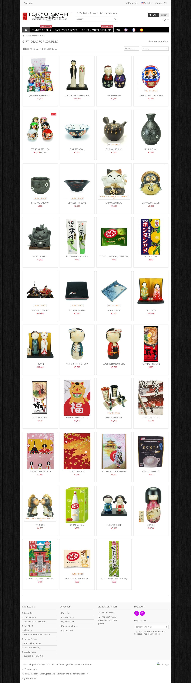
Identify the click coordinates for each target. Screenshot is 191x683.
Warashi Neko (40, 256)
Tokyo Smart (39, 673)
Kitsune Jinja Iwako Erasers (40, 578)
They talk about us (32, 643)
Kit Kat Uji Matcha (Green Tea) (114, 256)
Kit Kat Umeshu (77, 525)
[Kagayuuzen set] (114, 398)
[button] (41, 29)
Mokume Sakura (77, 310)
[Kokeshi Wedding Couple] (77, 75)
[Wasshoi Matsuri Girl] (114, 344)
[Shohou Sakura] (114, 129)
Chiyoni (151, 525)
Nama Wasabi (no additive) (114, 578)
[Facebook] (136, 613)
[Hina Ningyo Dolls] (40, 290)
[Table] (31, 49)
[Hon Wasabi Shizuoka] (77, 237)
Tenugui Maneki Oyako (77, 417)
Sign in (165, 19)
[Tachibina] (151, 290)
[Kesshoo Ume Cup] (40, 183)
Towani (40, 364)
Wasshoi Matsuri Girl (114, 364)
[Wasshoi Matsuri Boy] (77, 344)
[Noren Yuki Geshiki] (151, 398)
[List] (27, 49)
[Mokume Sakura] (77, 290)
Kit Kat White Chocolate (77, 578)
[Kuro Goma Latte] (151, 451)
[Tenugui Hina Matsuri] (40, 451)
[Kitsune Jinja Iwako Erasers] (40, 559)
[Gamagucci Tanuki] (151, 183)
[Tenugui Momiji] (77, 451)
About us (28, 630)
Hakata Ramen (40, 417)
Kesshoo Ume (151, 149)
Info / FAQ (28, 626)
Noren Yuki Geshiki (151, 417)
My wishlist (133, 3)
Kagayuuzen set (114, 417)
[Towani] (40, 344)
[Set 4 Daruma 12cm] (40, 129)
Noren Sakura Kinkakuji (114, 471)
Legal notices (30, 652)
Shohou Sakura (114, 149)
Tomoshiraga (114, 95)
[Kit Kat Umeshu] (77, 505)
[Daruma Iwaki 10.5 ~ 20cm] (151, 75)
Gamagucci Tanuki (151, 202)
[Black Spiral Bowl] (77, 183)
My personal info (69, 626)
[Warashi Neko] (40, 237)
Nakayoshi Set (114, 525)
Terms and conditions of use (37, 634)
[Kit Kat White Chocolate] (77, 559)
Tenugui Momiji (77, 471)
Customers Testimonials (35, 621)
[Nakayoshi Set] (114, 505)
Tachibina (151, 310)
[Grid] (24, 49)
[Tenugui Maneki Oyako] (77, 398)
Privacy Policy (75, 664)
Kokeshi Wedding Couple (77, 95)
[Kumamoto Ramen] (151, 344)
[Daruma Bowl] (77, 129)
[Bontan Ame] (151, 237)
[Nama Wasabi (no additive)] (114, 559)
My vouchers (67, 630)
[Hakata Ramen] (40, 398)
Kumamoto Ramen (151, 364)
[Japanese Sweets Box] (40, 75)
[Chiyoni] (151, 505)
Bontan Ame (151, 256)
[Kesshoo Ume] (151, 129)
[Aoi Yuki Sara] (114, 290)
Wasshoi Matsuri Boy (77, 364)
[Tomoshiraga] (114, 75)
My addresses (67, 621)
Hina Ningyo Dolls (40, 310)
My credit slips (67, 617)
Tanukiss (40, 525)
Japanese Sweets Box (40, 95)
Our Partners (30, 617)
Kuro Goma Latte (151, 471)
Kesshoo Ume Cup (40, 202)
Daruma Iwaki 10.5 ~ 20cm (151, 95)
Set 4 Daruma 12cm (40, 149)
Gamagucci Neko (114, 202)
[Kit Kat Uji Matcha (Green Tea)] (114, 237)
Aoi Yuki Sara (114, 310)
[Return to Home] (23, 36)
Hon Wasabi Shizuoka (77, 256)
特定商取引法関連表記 (33, 656)
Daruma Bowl (77, 149)
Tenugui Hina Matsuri (40, 471)
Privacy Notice (30, 639)
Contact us (28, 3)
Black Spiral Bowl (77, 202)
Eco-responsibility (32, 647)
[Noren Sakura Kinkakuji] (114, 451)
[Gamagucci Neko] (114, 183)
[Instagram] (142, 613)
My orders (66, 613)
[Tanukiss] (40, 505)
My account (66, 606)
